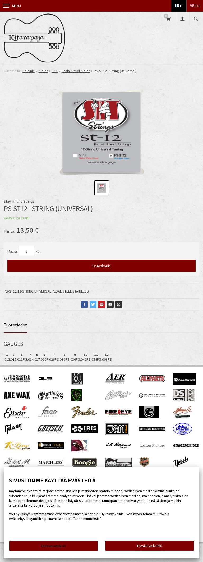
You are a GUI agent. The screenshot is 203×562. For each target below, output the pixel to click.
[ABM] (77, 383)
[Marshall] (17, 466)
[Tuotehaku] (196, 19)
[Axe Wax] (17, 398)
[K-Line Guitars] (17, 448)
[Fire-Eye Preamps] (118, 415)
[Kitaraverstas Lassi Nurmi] (79, 450)
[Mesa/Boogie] (84, 466)
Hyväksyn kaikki (149, 545)
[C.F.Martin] (51, 399)
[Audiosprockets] (184, 383)
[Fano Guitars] (48, 416)
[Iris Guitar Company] (84, 431)
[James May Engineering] (152, 429)
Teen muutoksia (53, 545)
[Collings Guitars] (118, 399)
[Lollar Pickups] (152, 448)
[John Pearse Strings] (182, 433)
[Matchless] (51, 464)
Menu (16, 5)
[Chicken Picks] (76, 399)
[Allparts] (152, 381)
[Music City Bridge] (118, 465)
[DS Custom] (184, 399)
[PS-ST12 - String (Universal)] (101, 132)
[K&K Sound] (51, 447)
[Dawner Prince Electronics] (152, 396)
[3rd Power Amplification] (46, 383)
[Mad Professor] (186, 446)
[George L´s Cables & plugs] (182, 416)
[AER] (116, 383)
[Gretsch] (51, 431)
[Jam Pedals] (117, 433)
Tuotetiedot (15, 325)
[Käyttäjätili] (182, 19)
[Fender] (84, 416)
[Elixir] (16, 416)
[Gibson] (13, 433)
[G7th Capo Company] (149, 416)
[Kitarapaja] (34, 38)
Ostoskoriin (101, 265)
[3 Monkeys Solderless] (17, 380)
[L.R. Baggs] (118, 447)
